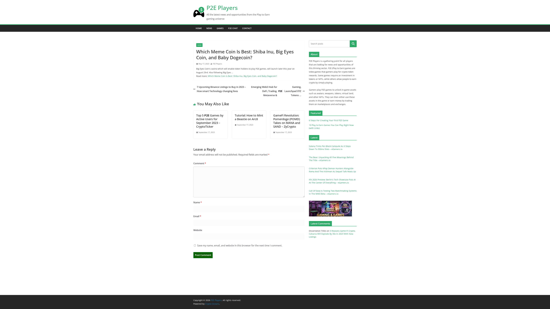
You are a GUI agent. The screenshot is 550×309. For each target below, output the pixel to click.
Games (220, 28)
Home (199, 28)
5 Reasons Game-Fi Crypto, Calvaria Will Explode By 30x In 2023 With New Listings (332, 233)
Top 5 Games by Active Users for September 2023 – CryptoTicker (209, 120)
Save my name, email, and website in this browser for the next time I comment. (239, 245)
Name (197, 202)
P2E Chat (233, 28)
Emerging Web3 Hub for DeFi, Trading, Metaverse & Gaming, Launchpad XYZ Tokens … (276, 91)
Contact (247, 28)
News (209, 28)
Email (197, 216)
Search (353, 43)
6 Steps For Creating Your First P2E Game (328, 120)
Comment (199, 163)
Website (197, 230)
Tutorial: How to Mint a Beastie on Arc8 (249, 117)
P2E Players (222, 8)
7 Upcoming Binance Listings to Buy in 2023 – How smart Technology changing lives (221, 89)
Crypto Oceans (212, 303)
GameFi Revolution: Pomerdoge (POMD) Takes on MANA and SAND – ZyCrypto (286, 120)
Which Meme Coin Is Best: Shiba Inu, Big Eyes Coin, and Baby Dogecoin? (242, 76)
